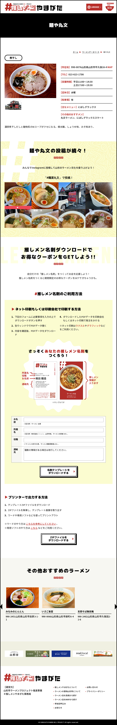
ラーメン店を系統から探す (66, 695)
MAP (110, 67)
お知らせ (58, 707)
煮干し (13, 58)
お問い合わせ (92, 687)
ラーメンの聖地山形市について (67, 691)
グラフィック (94, 325)
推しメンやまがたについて (66, 687)
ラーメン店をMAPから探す (66, 699)
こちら (34, 528)
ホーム (75, 52)
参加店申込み (60, 703)
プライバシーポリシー (96, 691)
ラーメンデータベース (90, 52)
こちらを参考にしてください (41, 523)
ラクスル (80, 325)
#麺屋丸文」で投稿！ (60, 177)
